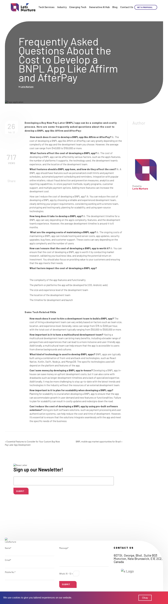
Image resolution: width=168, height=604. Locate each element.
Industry (62, 7)
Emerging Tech (77, 7)
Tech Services (46, 7)
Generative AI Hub (99, 7)
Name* (8, 548)
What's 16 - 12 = (66, 573)
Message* (63, 548)
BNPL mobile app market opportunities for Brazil (98, 441)
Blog (114, 7)
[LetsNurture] (23, 7)
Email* (8, 560)
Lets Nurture (27, 86)
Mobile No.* (10, 572)
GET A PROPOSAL (145, 7)
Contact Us (126, 7)
